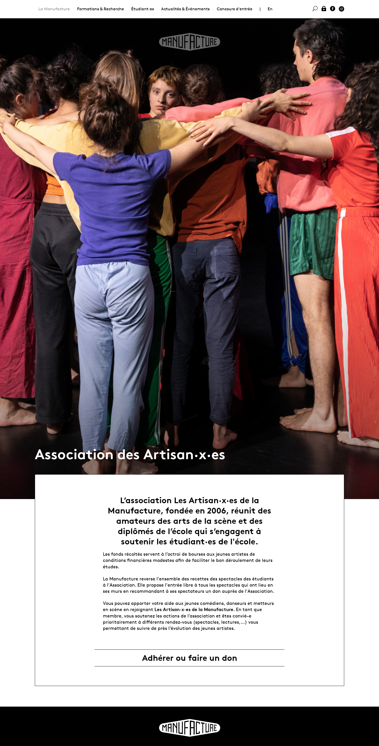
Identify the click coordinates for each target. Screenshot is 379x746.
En (270, 8)
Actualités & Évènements (185, 8)
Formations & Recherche (100, 8)
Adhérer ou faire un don (189, 658)
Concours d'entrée (234, 8)
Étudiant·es (142, 8)
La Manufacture (54, 8)
